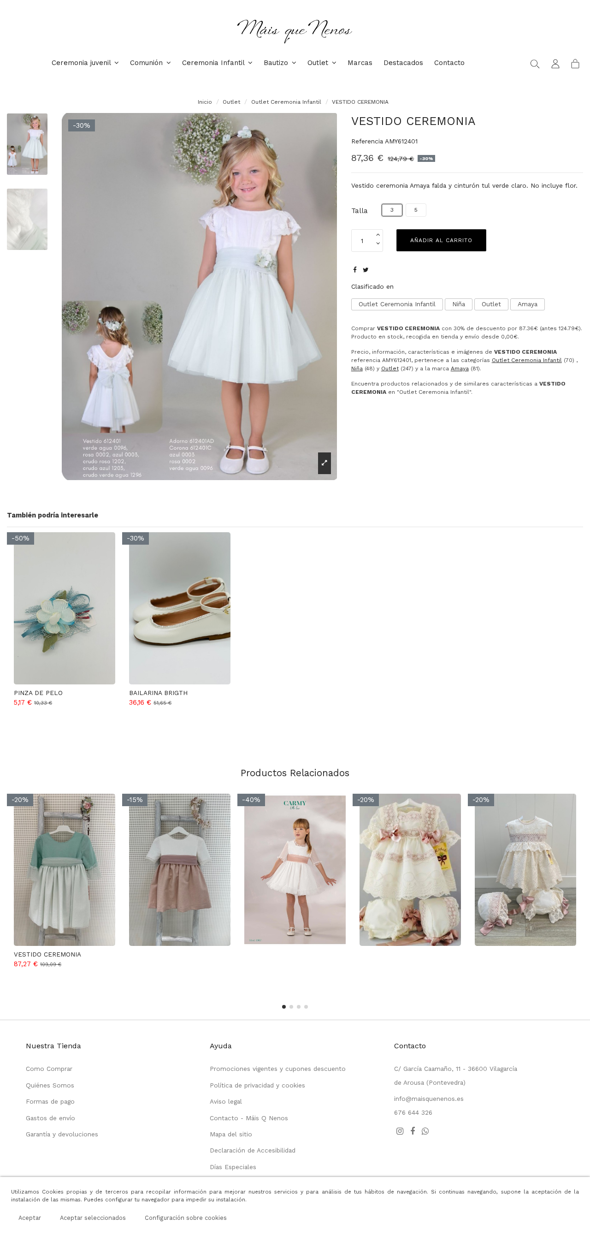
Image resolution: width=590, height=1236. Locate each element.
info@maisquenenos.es (429, 1098)
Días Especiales (233, 1167)
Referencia (367, 141)
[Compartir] (355, 269)
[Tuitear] (366, 269)
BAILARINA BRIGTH (158, 692)
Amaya (527, 304)
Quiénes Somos (50, 1085)
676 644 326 (413, 1112)
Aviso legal (226, 1101)
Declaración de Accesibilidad (252, 1150)
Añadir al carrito (441, 240)
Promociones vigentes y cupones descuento (278, 1068)
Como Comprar (49, 1068)
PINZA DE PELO (38, 692)
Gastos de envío (50, 1118)
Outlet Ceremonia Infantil (397, 304)
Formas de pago (50, 1101)
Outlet (491, 304)
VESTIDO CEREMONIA (47, 954)
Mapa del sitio (231, 1134)
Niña (458, 304)
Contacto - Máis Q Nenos (249, 1118)
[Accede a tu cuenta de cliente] (555, 63)
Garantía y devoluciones (62, 1134)
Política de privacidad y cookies (257, 1085)
